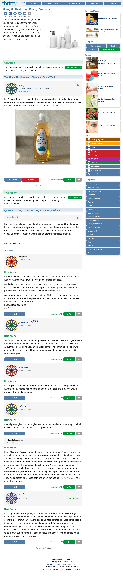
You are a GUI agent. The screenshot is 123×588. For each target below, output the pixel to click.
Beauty (113, 46)
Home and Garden (94, 227)
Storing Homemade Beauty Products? (107, 100)
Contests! (94, 162)
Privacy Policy (61, 564)
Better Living (92, 184)
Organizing (91, 235)
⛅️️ (78, 567)
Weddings (91, 253)
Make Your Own (93, 231)
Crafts (90, 206)
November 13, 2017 (109, 49)
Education (91, 209)
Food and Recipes (94, 217)
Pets (89, 242)
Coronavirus (92, 202)
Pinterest (93, 151)
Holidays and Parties (95, 224)
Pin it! (32, 180)
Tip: (30, 77)
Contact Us (72, 564)
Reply (16, 314)
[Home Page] (13, 1)
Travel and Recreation (95, 249)
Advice (92, 49)
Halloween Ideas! (95, 144)
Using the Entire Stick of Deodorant (106, 75)
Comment (14, 180)
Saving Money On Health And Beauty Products (108, 31)
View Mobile (67, 562)
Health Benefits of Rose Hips (107, 113)
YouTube (93, 155)
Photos (90, 246)
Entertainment (93, 213)
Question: (33, 210)
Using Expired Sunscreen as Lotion (107, 87)
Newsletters (94, 166)
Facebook (94, 147)
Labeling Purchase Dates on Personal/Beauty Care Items (107, 62)
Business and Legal (94, 191)
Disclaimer (51, 564)
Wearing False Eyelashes (106, 125)
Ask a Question (95, 170)
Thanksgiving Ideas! (96, 140)
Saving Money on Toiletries (107, 18)
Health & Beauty (96, 46)
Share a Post (95, 174)
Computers (91, 195)
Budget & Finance (94, 187)
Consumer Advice (94, 198)
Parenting (91, 238)
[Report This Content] (79, 180)
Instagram (94, 159)
